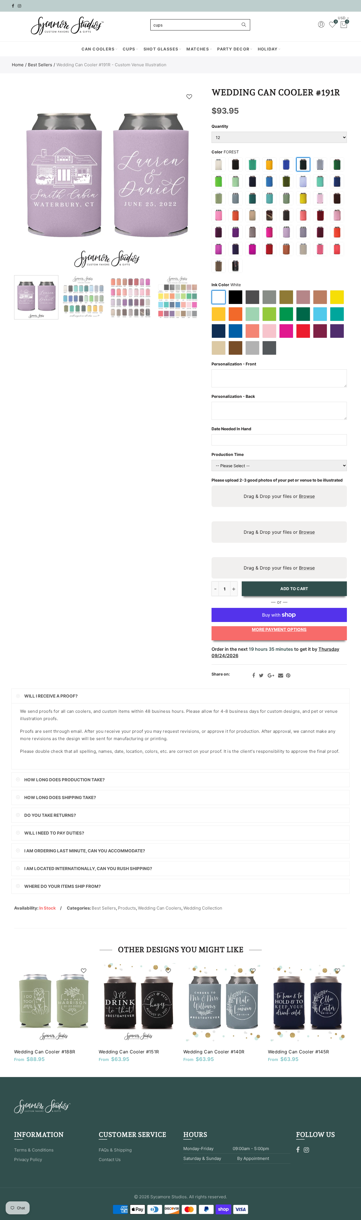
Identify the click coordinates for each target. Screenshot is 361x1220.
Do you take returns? (50, 815)
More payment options (279, 629)
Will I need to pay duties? (54, 833)
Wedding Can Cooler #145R (298, 1051)
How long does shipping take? (60, 797)
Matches (197, 49)
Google (271, 675)
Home (18, 64)
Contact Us (110, 1159)
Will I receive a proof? (51, 696)
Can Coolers (98, 49)
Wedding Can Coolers (159, 908)
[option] (106, 179)
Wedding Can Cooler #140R (213, 1051)
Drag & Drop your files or (279, 496)
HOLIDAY (268, 49)
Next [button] (184, 180)
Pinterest (288, 675)
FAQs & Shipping (115, 1150)
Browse (307, 496)
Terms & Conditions (34, 1150)
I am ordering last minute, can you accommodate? (84, 850)
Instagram (306, 1150)
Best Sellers (40, 64)
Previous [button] (29, 180)
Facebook (253, 675)
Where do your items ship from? (62, 886)
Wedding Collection (202, 908)
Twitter (261, 675)
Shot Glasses (161, 49)
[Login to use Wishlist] (189, 96)
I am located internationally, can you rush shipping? (88, 868)
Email (280, 675)
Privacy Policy (28, 1159)
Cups (129, 49)
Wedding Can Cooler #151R (129, 1051)
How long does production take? (64, 779)
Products (127, 908)
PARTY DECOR (233, 49)
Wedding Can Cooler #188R (44, 1051)
